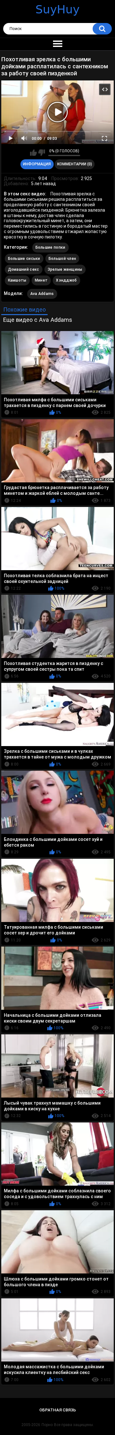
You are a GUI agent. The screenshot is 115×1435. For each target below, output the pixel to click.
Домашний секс (23, 269)
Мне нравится (33, 152)
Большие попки (50, 247)
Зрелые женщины (65, 269)
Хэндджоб (66, 280)
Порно (47, 1425)
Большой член (62, 258)
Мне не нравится (41, 152)
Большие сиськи (24, 258)
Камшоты (17, 280)
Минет (41, 280)
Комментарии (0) (74, 164)
